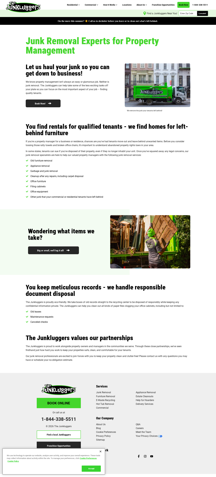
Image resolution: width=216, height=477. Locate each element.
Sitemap (100, 439)
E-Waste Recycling (105, 400)
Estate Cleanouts (144, 396)
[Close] (100, 451)
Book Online (58, 403)
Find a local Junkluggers (59, 434)
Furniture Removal (105, 396)
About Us (101, 424)
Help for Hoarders (145, 400)
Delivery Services (144, 403)
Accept (91, 468)
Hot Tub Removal (105, 403)
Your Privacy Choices (147, 435)
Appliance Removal (146, 392)
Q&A (138, 424)
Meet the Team (143, 431)
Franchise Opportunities (59, 445)
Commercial (102, 407)
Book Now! (40, 103)
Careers (140, 428)
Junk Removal (103, 392)
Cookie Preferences (88, 458)
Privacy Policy (103, 435)
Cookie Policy (13, 461)
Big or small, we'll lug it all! (50, 250)
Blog (98, 428)
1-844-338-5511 (58, 419)
